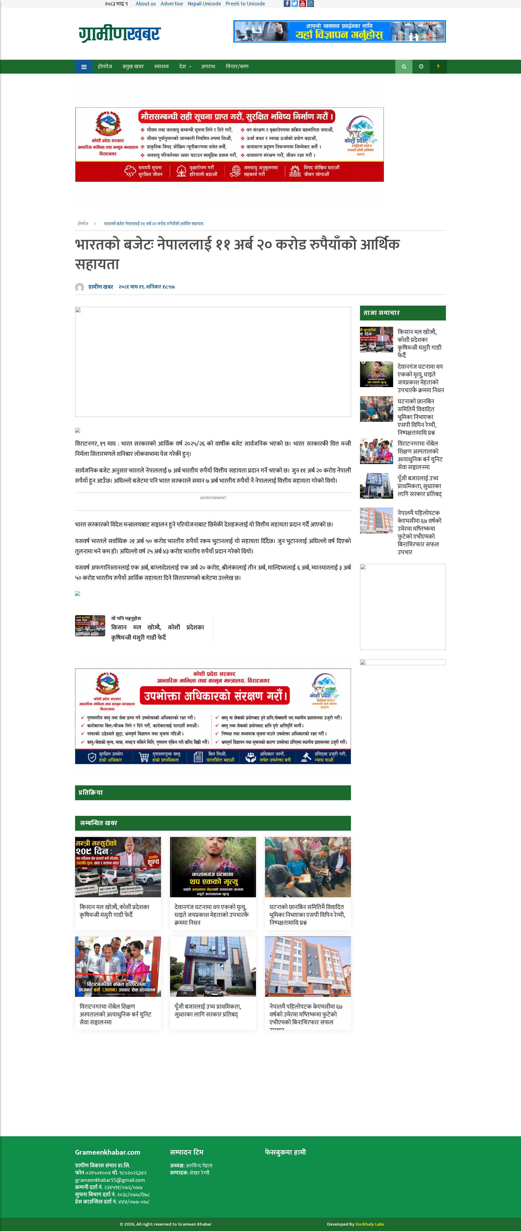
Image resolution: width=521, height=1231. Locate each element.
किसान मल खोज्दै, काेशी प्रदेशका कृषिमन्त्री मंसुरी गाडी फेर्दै (114, 911)
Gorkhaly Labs (369, 1224)
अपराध (208, 66)
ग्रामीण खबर (100, 287)
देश (182, 66)
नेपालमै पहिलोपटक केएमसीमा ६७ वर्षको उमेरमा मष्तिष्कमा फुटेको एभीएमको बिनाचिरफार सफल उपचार (306, 1018)
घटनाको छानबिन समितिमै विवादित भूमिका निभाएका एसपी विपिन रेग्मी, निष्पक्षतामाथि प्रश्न (307, 915)
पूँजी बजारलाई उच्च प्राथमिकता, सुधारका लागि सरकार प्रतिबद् (208, 1011)
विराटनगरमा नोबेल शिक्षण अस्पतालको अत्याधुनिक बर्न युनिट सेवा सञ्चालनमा (115, 1015)
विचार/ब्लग (237, 66)
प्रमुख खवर (133, 66)
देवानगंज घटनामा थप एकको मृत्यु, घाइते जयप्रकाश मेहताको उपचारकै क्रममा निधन (212, 915)
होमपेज (105, 66)
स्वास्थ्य (161, 66)
